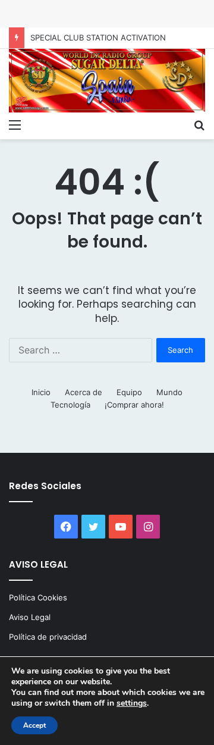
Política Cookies (38, 597)
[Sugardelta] (107, 80)
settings (132, 703)
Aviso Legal (30, 617)
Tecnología (70, 404)
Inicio (41, 392)
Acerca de (83, 392)
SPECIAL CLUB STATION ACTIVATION (98, 37)
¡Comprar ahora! (134, 404)
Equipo (129, 392)
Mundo (169, 392)
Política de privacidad (48, 636)
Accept (34, 725)
